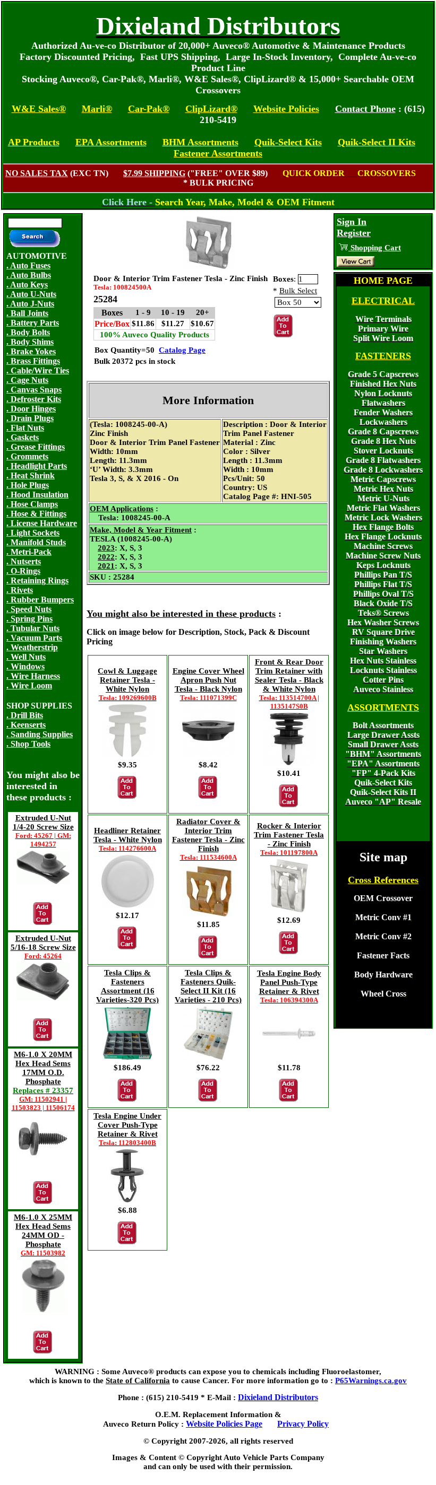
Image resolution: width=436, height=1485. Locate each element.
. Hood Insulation (37, 494)
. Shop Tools (28, 743)
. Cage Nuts (27, 380)
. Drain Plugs (30, 418)
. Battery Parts (32, 322)
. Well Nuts (26, 656)
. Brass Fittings (33, 360)
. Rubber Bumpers (40, 599)
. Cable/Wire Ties (37, 370)
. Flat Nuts (25, 427)
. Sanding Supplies (39, 734)
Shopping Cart (374, 247)
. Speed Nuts (29, 609)
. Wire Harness (33, 675)
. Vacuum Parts (34, 637)
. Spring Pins (29, 618)
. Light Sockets (32, 532)
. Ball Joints (27, 313)
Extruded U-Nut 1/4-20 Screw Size (43, 831)
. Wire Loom (29, 685)
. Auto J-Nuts (30, 303)
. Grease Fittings (35, 446)
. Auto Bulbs (28, 274)
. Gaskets (22, 437)
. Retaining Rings (37, 580)
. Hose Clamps (32, 504)
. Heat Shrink (30, 475)
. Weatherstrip (32, 647)
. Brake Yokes (31, 351)
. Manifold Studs (36, 542)
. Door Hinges (31, 408)
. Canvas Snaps (34, 389)
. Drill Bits (24, 715)
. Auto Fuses (28, 265)
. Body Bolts (28, 332)
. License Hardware (41, 523)
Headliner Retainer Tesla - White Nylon (127, 839)
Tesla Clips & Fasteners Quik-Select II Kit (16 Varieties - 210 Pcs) (208, 986)
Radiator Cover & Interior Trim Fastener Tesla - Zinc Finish (208, 839)
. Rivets (19, 590)
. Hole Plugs (27, 485)
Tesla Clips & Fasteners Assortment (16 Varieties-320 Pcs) (127, 986)
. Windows (25, 666)
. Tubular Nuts (32, 628)
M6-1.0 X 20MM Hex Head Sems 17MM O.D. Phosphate (43, 1081)
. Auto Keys (27, 284)
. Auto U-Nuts (31, 294)
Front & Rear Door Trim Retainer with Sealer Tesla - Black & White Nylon (289, 684)
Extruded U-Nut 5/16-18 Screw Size (43, 947)
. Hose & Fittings (36, 513)
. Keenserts (26, 724)
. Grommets (27, 456)
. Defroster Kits (33, 399)
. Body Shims (30, 341)
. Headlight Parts (36, 465)
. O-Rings (23, 570)
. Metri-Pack (29, 551)
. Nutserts (23, 561)
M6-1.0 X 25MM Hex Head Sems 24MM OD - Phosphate (43, 1235)
